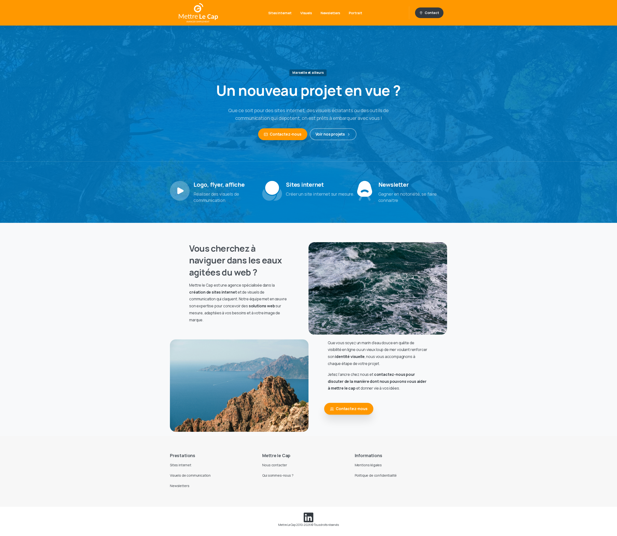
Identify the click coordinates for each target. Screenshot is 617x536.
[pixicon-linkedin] (308, 517)
